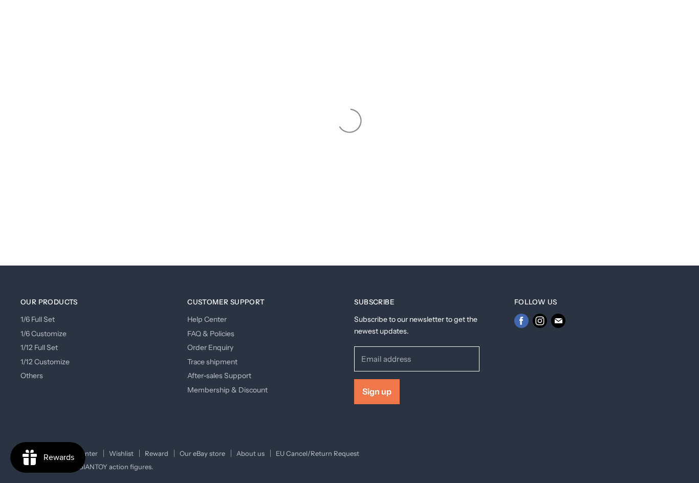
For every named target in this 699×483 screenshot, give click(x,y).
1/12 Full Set (39, 347)
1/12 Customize (45, 361)
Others (31, 375)
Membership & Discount (227, 389)
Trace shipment (212, 361)
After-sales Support (219, 375)
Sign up (376, 391)
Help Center (207, 319)
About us (250, 453)
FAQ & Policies (210, 333)
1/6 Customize (43, 333)
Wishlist (121, 453)
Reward (156, 453)
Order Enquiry (210, 347)
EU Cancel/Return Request (317, 453)
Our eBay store (202, 453)
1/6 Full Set (37, 319)
